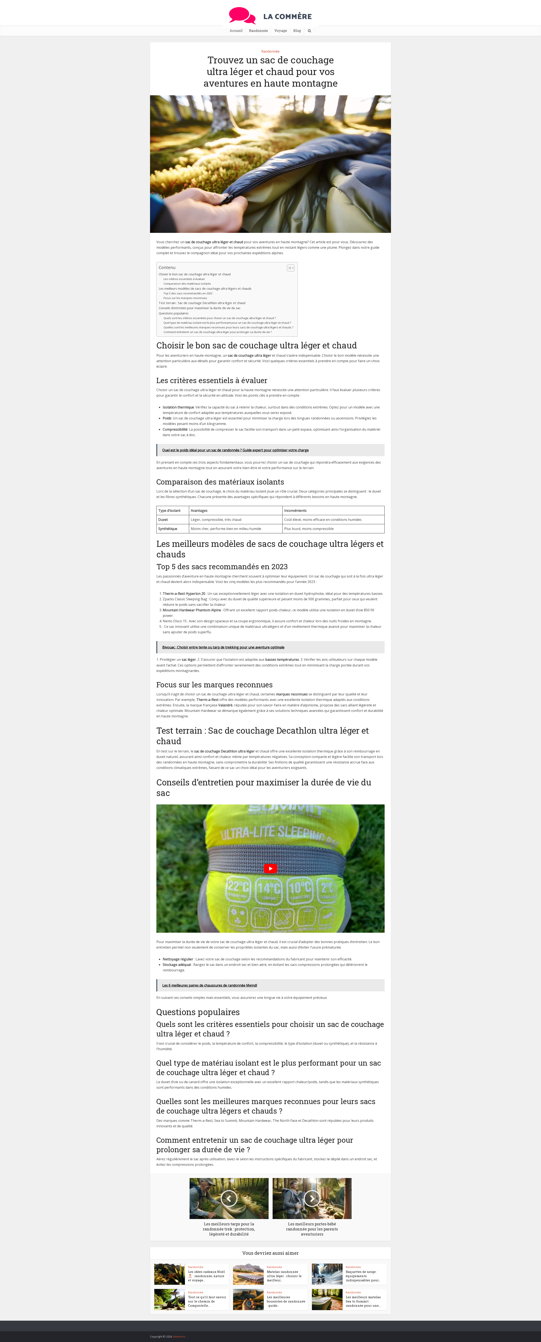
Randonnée (258, 30)
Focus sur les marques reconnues (185, 298)
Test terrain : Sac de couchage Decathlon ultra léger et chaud (202, 303)
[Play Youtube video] (270, 868)
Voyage (280, 30)
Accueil (236, 30)
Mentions (179, 1336)
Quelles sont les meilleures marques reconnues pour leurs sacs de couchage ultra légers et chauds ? (228, 327)
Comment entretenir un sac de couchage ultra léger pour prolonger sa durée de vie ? (218, 332)
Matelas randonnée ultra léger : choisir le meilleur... (284, 1276)
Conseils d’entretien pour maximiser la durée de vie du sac (199, 308)
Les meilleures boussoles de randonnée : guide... (286, 1301)
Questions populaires (174, 313)
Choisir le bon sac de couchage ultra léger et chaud (195, 274)
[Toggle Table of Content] (288, 268)
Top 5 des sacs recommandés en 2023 (188, 293)
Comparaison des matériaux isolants (187, 283)
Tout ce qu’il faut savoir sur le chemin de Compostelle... (207, 1301)
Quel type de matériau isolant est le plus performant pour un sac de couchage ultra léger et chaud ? (227, 323)
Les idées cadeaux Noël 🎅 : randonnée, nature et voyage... (206, 1276)
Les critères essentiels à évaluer (184, 279)
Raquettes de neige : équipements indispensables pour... (363, 1276)
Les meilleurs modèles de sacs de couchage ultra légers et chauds (205, 289)
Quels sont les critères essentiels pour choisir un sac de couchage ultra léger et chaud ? (220, 318)
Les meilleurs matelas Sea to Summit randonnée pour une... (363, 1301)
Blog (297, 30)
